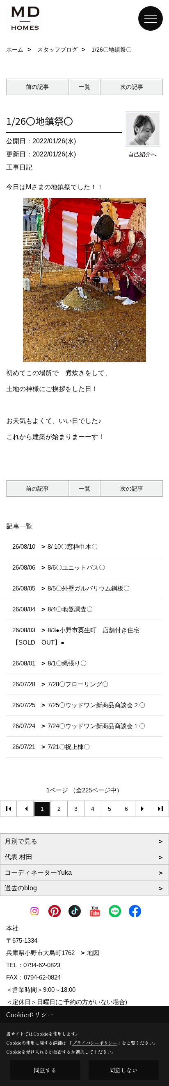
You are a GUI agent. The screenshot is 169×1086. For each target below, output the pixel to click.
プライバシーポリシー (94, 1042)
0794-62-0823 (41, 965)
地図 (93, 952)
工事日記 (19, 167)
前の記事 (37, 87)
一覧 (84, 87)
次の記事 (131, 87)
